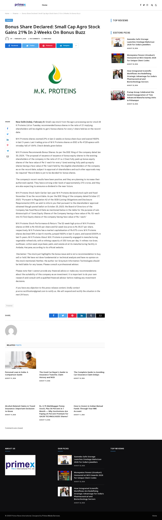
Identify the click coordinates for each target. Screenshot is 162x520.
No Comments (35, 38)
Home (44, 5)
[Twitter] (7, 134)
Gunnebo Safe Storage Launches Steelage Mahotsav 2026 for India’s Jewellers (140, 42)
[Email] (7, 156)
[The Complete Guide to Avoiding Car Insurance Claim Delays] (89, 360)
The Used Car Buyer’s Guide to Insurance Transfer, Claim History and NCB (53, 375)
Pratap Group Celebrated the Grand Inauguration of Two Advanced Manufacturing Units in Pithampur (141, 96)
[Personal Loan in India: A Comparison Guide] (20, 360)
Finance (9, 20)
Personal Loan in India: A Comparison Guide (16, 373)
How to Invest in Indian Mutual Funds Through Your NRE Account (88, 408)
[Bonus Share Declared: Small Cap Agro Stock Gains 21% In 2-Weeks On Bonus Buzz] (55, 83)
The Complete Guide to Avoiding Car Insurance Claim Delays (89, 373)
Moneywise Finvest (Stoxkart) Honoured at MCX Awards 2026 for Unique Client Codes (141, 58)
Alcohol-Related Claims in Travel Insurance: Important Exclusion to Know (20, 408)
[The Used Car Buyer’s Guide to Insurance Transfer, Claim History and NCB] (54, 360)
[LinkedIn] (7, 139)
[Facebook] (7, 128)
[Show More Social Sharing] (75, 45)
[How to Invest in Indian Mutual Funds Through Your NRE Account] (89, 394)
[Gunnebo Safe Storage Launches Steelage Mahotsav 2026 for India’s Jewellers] (118, 42)
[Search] (152, 5)
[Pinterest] (7, 145)
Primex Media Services (51, 516)
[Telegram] (7, 150)
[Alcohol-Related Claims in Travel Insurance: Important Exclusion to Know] (20, 394)
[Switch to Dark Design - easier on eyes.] (155, 5)
